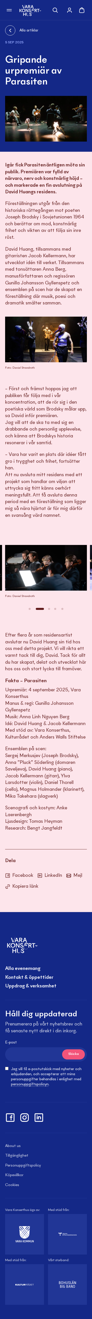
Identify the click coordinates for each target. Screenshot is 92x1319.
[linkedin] (39, 1117)
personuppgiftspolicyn (30, 1084)
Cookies (12, 1185)
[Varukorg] (82, 10)
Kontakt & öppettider (29, 977)
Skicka (73, 1054)
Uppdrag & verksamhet (30, 986)
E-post (11, 1042)
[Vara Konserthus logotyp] (30, 10)
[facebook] (10, 1117)
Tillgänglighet (16, 1156)
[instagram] (24, 1117)
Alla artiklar (28, 30)
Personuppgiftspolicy (23, 1165)
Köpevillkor (14, 1175)
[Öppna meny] (9, 10)
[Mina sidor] (69, 10)
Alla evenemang (22, 968)
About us (13, 1146)
